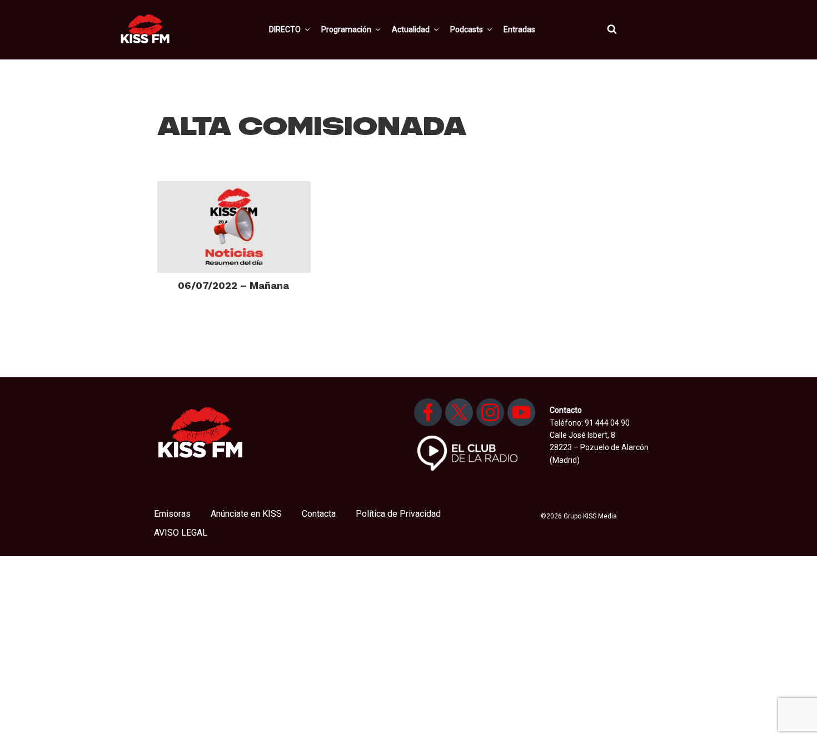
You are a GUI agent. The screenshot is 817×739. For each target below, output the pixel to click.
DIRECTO (285, 29)
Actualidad (411, 29)
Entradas (519, 29)
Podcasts (466, 29)
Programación (346, 29)
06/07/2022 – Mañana (233, 285)
